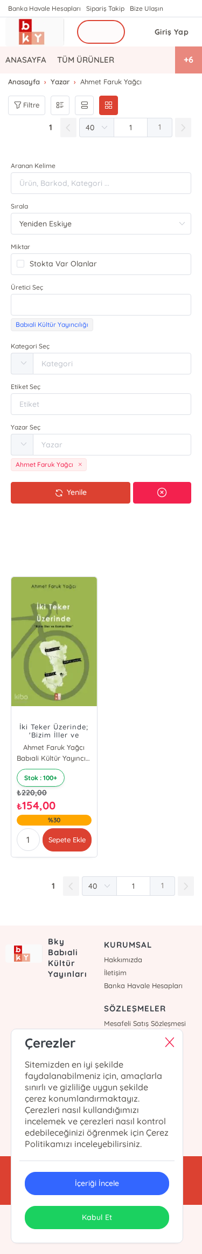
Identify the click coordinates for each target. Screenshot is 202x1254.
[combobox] (101, 305)
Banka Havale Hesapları (44, 8)
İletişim (115, 972)
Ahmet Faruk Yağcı (54, 747)
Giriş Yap (172, 32)
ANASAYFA (25, 60)
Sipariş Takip (105, 8)
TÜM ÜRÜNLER (85, 60)
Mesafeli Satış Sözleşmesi (145, 1023)
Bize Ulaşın (146, 8)
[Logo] (34, 31)
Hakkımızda (123, 959)
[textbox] (101, 305)
